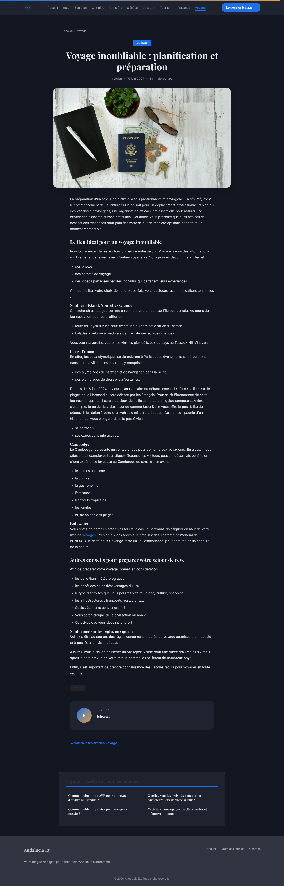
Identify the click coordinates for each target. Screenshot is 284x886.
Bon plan (80, 7)
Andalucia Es (37, 850)
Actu (66, 7)
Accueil (53, 7)
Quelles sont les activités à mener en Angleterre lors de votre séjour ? (174, 797)
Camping (98, 7)
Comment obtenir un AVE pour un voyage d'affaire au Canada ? (98, 797)
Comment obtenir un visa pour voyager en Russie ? (99, 811)
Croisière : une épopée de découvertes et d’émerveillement (177, 811)
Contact (254, 848)
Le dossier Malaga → (241, 7)
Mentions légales (232, 848)
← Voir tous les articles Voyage (93, 743)
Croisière (115, 7)
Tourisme (166, 7)
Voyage (200, 7)
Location (149, 7)
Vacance (184, 7)
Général (132, 7)
